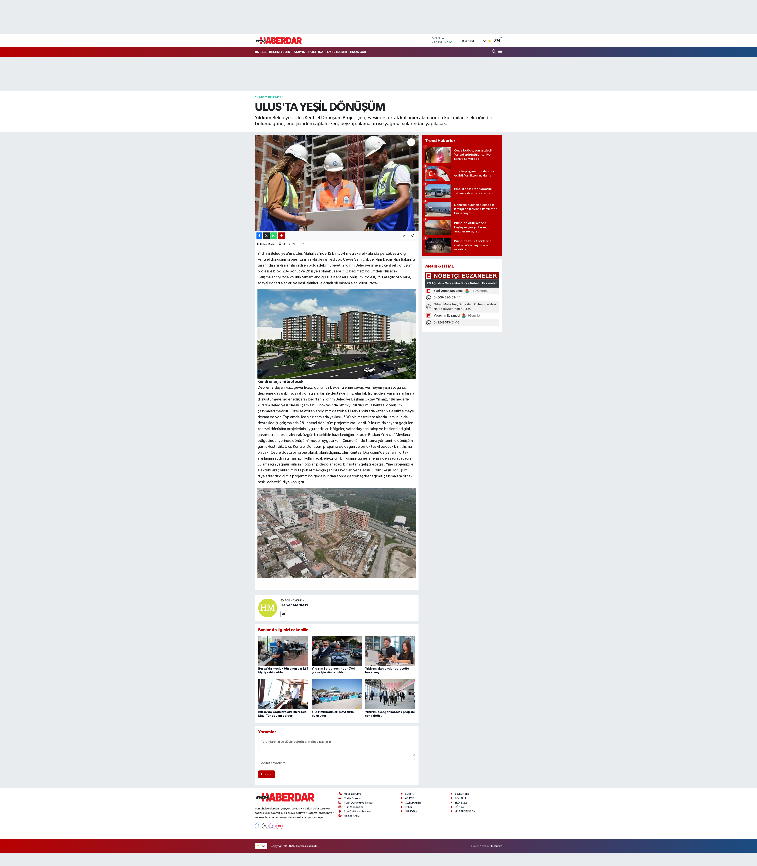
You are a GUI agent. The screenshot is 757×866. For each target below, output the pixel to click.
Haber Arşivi (352, 815)
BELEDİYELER (279, 52)
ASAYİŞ (299, 52)
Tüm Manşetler (353, 807)
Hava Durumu (352, 793)
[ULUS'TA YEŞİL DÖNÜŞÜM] (337, 183)
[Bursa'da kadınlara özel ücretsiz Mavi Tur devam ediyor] (283, 694)
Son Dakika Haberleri (357, 811)
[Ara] (494, 52)
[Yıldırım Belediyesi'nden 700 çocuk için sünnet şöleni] (337, 650)
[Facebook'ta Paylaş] (259, 235)
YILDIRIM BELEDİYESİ (269, 97)
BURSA (260, 52)
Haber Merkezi (268, 244)
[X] (265, 826)
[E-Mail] (284, 614)
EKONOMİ (358, 52)
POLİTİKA (315, 52)
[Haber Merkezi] (267, 608)
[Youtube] (279, 826)
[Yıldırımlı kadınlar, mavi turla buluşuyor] (337, 694)
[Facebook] (258, 826)
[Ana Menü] (499, 52)
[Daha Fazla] (281, 235)
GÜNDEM (411, 811)
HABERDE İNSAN (465, 811)
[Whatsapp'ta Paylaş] (273, 235)
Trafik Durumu (353, 798)
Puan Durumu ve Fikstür (359, 802)
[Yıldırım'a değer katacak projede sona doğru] (390, 694)
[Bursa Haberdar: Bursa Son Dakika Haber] (278, 40)
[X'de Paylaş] (266, 235)
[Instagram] (272, 826)
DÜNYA (459, 807)
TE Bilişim (496, 846)
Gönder (267, 774)
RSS (263, 846)
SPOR (408, 807)
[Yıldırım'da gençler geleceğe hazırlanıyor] (390, 650)
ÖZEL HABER (337, 52)
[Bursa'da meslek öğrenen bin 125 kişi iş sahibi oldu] (283, 650)
